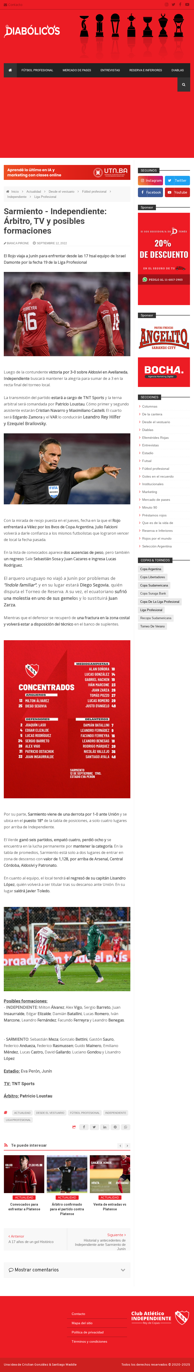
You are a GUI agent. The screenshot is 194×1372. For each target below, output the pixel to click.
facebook (153, 193)
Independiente (17, 197)
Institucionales (152, 484)
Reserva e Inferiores (145, 70)
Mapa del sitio (82, 1323)
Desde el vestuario (62, 191)
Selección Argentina (157, 546)
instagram (154, 181)
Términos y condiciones (89, 1341)
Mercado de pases (77, 70)
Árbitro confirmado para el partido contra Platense (67, 1209)
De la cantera (152, 414)
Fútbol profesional (37, 70)
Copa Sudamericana (154, 585)
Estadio (147, 453)
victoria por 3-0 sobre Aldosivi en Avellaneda (88, 372)
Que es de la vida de (157, 523)
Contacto (15, 4)
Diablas (178, 70)
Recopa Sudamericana (155, 618)
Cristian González (35, 1365)
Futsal (146, 461)
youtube (180, 193)
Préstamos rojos (154, 515)
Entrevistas (110, 70)
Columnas (149, 406)
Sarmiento (37, 814)
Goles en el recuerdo (158, 476)
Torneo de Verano (152, 626)
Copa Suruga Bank (153, 593)
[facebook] (180, 4)
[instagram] (167, 4)
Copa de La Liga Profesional (159, 602)
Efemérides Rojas (155, 438)
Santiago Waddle (64, 1365)
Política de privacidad (88, 1332)
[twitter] (173, 4)
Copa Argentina (150, 569)
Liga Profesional (45, 197)
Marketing (149, 492)
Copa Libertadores (152, 577)
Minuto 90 (149, 507)
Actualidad (34, 191)
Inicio (15, 191)
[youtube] (187, 4)
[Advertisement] (97, 125)
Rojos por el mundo (157, 538)
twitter (180, 181)
